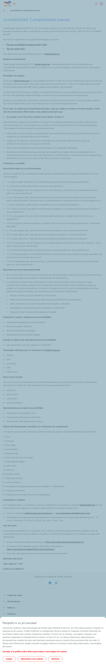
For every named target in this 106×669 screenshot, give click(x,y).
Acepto (9, 659)
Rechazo (55, 659)
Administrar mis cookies (32, 659)
